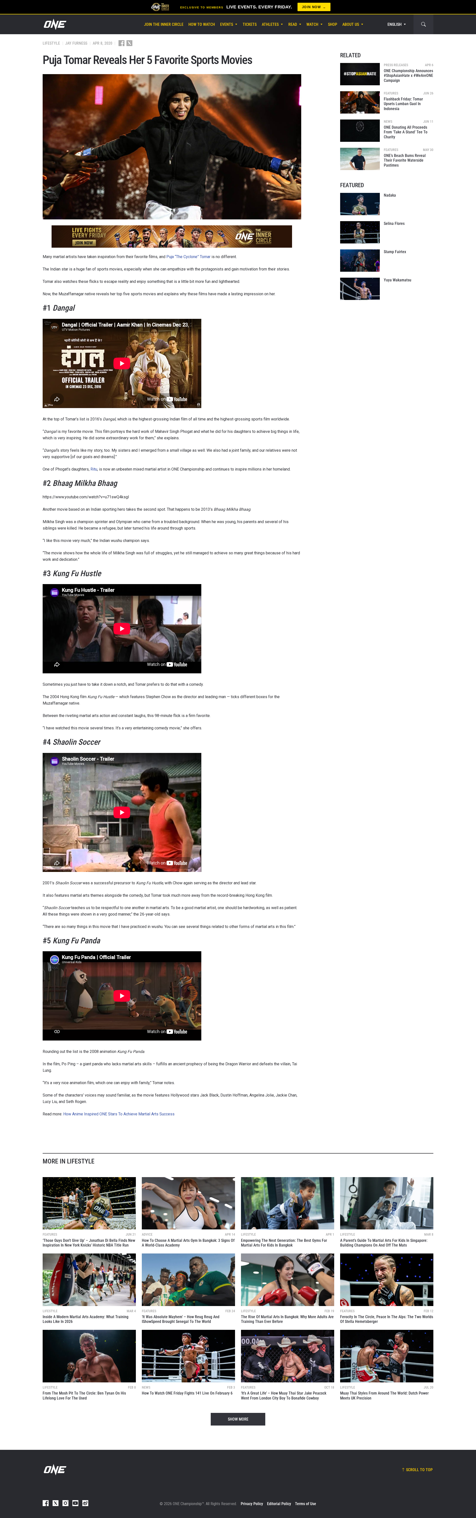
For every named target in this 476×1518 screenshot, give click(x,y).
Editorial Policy (279, 1503)
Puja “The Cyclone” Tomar (188, 256)
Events (226, 24)
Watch (312, 24)
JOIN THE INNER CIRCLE (163, 24)
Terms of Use (305, 1503)
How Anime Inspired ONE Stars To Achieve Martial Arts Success (119, 1114)
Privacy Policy (252, 1503)
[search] (423, 24)
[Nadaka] (360, 204)
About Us (350, 24)
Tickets (250, 24)
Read (292, 24)
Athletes (270, 24)
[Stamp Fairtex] (360, 260)
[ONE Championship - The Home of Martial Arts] (54, 24)
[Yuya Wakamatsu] (360, 289)
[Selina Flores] (360, 232)
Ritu (93, 469)
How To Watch (201, 24)
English (394, 24)
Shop (332, 24)
